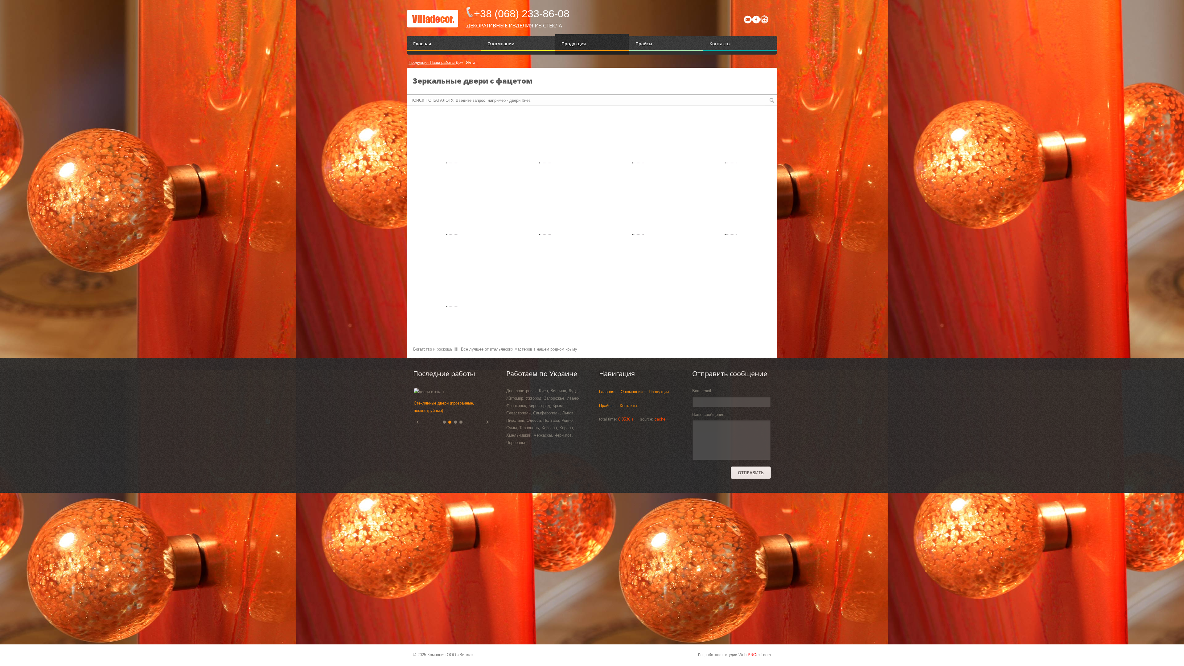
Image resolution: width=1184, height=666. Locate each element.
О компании (632, 391)
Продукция (419, 62)
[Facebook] (756, 22)
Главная (606, 391)
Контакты (628, 405)
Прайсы (606, 405)
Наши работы (443, 62)
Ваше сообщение (708, 414)
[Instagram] (764, 22)
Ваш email (701, 390)
